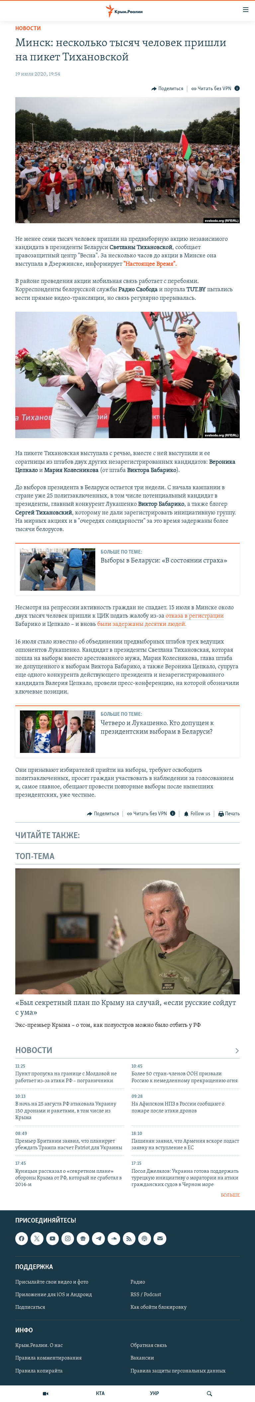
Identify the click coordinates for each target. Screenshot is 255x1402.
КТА (100, 1393)
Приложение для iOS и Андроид (53, 1295)
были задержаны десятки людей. (142, 625)
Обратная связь (148, 1346)
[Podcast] (144, 1239)
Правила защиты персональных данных (177, 1371)
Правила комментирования (48, 1358)
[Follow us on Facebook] (21, 1239)
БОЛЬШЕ (230, 1195)
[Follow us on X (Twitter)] (37, 1239)
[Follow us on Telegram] (98, 1239)
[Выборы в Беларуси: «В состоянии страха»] (57, 569)
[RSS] (129, 1239)
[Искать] (209, 1393)
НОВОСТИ (33, 1050)
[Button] (167, 89)
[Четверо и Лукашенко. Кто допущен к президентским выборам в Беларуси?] (57, 731)
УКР (154, 1393)
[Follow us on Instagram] (67, 1239)
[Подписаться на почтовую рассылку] (159, 1239)
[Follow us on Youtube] (52, 1239)
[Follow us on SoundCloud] (114, 1239)
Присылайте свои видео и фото (51, 1282)
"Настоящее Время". (150, 264)
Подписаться (30, 1307)
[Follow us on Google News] (83, 1239)
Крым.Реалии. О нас (39, 1346)
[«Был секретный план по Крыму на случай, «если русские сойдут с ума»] (127, 931)
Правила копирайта (39, 1371)
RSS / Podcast (145, 1295)
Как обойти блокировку (158, 1307)
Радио (137, 1282)
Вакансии (142, 1358)
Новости (28, 29)
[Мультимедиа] (45, 1393)
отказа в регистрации (195, 616)
